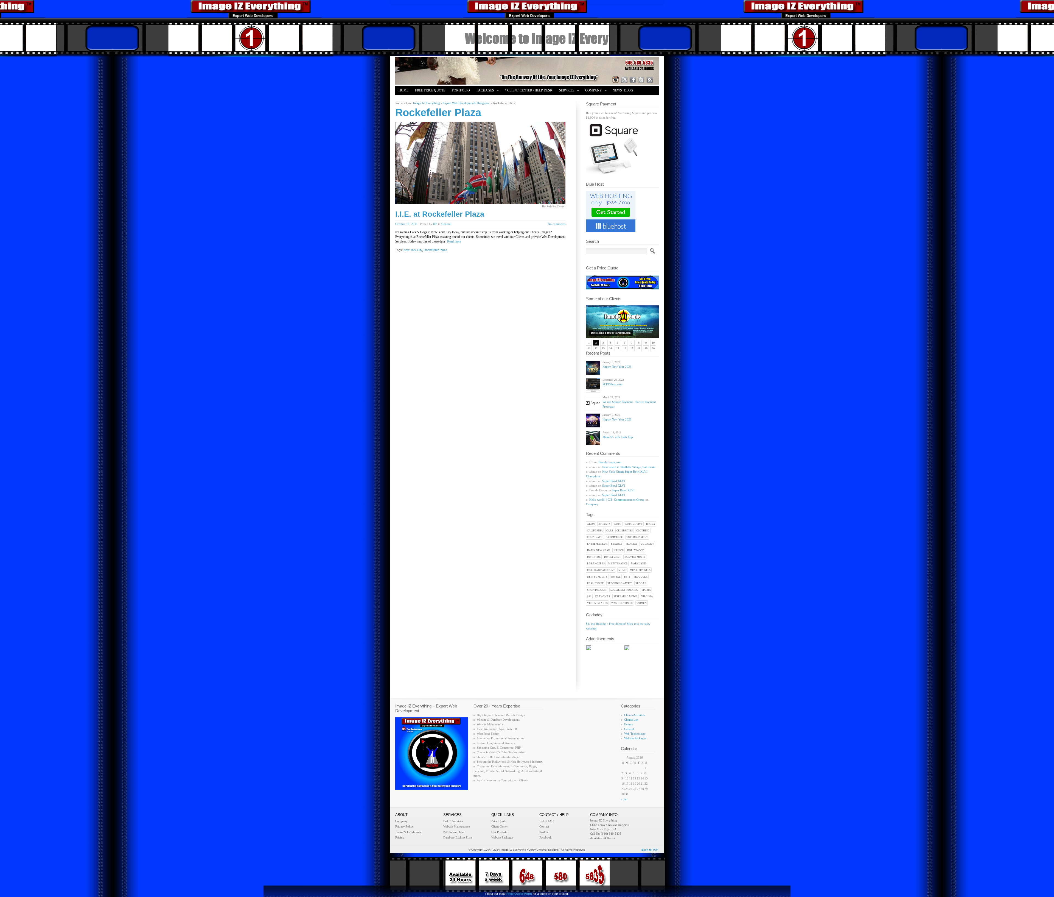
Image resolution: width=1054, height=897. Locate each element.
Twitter (543, 832)
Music (622, 570)
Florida (631, 543)
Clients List (631, 719)
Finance (616, 543)
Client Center (499, 826)
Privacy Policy (404, 826)
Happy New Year (598, 550)
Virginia (647, 596)
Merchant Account (601, 570)
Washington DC (622, 603)
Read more (454, 241)
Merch (427, 99)
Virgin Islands (597, 603)
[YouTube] (624, 79)
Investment (612, 557)
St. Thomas (602, 596)
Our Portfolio (499, 832)
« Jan (624, 799)
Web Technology (635, 733)
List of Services (453, 821)
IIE (435, 223)
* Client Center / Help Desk (529, 90)
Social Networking (624, 590)
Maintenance (617, 563)
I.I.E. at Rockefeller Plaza (439, 214)
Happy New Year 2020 (617, 419)
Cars (609, 530)
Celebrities (624, 530)
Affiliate (407, 99)
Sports (646, 590)
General (446, 223)
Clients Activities (634, 715)
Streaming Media (625, 596)
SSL (589, 596)
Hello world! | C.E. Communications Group (616, 499)
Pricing (399, 837)
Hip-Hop (618, 550)
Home (403, 90)
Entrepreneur (597, 543)
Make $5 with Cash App (617, 437)
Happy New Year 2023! (617, 366)
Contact (544, 826)
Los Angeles (596, 563)
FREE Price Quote (430, 90)
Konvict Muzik (634, 557)
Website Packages (635, 738)
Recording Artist (619, 583)
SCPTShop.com (612, 384)
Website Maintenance (456, 826)
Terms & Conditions (408, 832)
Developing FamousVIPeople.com (610, 332)
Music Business (640, 570)
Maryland (638, 563)
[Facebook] (632, 79)
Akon (591, 524)
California (595, 530)
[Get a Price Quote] (622, 288)
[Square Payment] (613, 174)
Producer (640, 576)
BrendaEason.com (609, 462)
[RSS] (649, 79)
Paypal (616, 576)
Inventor (594, 557)
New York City (597, 576)
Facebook (545, 837)
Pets (627, 576)
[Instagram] (615, 79)
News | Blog (623, 90)
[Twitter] (641, 79)
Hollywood (635, 550)
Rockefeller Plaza (435, 250)
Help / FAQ (546, 821)
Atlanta (604, 524)
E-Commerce (614, 537)
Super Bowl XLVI (613, 481)
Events (628, 724)
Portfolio (461, 90)
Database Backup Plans (457, 837)
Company (592, 90)
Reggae (640, 583)
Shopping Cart (597, 590)
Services (565, 90)
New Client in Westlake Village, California (628, 467)
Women (642, 603)
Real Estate (595, 583)
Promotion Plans (453, 832)
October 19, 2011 (406, 223)
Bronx (650, 524)
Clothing (643, 530)
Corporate (594, 537)
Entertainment (637, 537)
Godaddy (647, 543)
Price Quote (498, 821)
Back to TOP (649, 849)
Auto (617, 524)
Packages (483, 90)
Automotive (634, 524)
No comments (556, 223)
